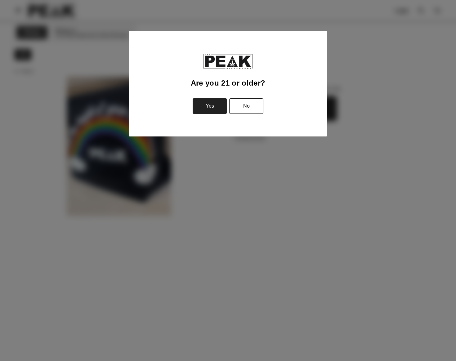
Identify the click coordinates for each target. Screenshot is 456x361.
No (246, 106)
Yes (210, 106)
